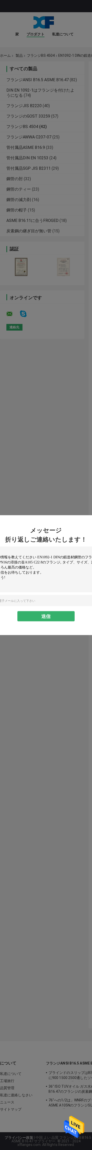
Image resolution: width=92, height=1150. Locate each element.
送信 (46, 616)
